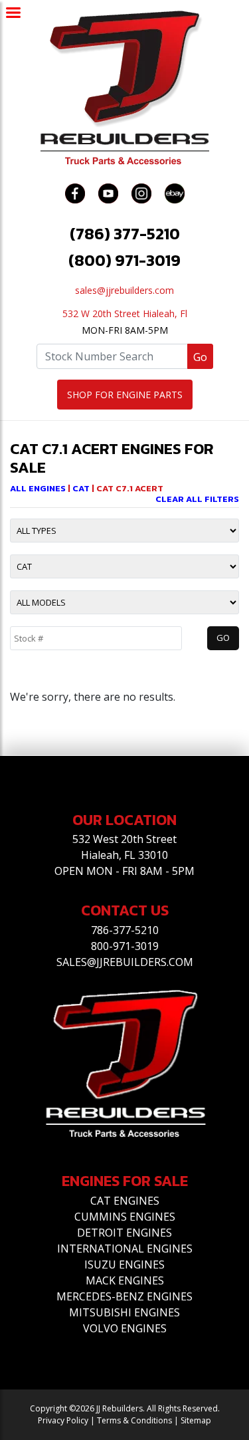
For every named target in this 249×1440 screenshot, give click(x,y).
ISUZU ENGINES (124, 1264)
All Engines (38, 488)
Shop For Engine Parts (125, 394)
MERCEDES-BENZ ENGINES (124, 1296)
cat (82, 488)
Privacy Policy (63, 1420)
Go (200, 357)
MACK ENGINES (125, 1280)
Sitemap (196, 1420)
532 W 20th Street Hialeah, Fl (124, 313)
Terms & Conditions (134, 1420)
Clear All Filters (197, 499)
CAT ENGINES (124, 1200)
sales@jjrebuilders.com (124, 290)
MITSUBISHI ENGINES (124, 1312)
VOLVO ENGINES (125, 1328)
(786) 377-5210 (125, 233)
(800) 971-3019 (124, 260)
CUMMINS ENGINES (124, 1216)
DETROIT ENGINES (124, 1232)
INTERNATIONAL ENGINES (125, 1248)
